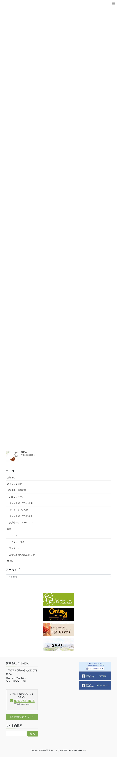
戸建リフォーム (16, 496)
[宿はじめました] (58, 599)
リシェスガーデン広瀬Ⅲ (21, 516)
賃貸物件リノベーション (21, 522)
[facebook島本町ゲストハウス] (95, 685)
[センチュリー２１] (58, 614)
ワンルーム (14, 548)
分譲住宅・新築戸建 (16, 490)
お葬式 (24, 452)
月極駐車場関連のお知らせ (22, 554)
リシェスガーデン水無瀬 (21, 503)
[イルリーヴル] (58, 629)
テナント (13, 535)
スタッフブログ (14, 484)
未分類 (10, 561)
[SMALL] (58, 644)
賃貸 (9, 529)
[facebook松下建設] (95, 675)
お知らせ (11, 477)
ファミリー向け (16, 542)
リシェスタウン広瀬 (18, 509)
